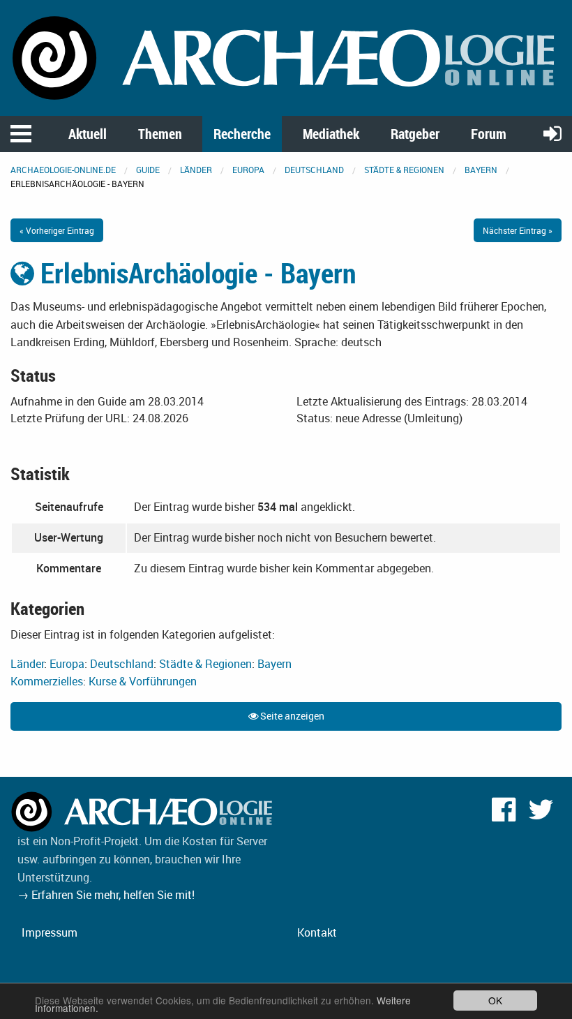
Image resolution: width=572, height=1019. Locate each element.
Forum (488, 133)
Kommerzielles (46, 681)
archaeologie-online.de (63, 169)
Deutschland (314, 169)
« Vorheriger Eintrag (57, 230)
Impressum (49, 932)
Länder (196, 169)
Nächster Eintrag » (517, 230)
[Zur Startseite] (286, 56)
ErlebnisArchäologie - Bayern (195, 273)
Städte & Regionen (404, 169)
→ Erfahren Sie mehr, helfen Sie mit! (106, 894)
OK (495, 1000)
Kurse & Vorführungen (143, 681)
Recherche (242, 133)
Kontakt (317, 932)
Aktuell (87, 133)
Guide (148, 169)
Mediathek (331, 133)
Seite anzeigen (291, 715)
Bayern (481, 169)
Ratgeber (415, 133)
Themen (160, 133)
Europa (248, 169)
